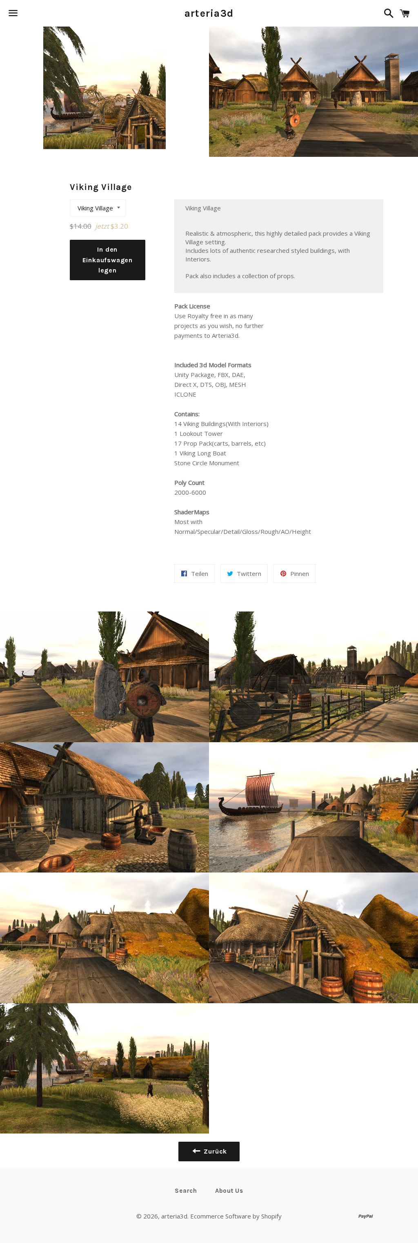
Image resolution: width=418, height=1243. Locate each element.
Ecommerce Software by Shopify (236, 1216)
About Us (229, 1190)
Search (186, 1190)
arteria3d (209, 13)
